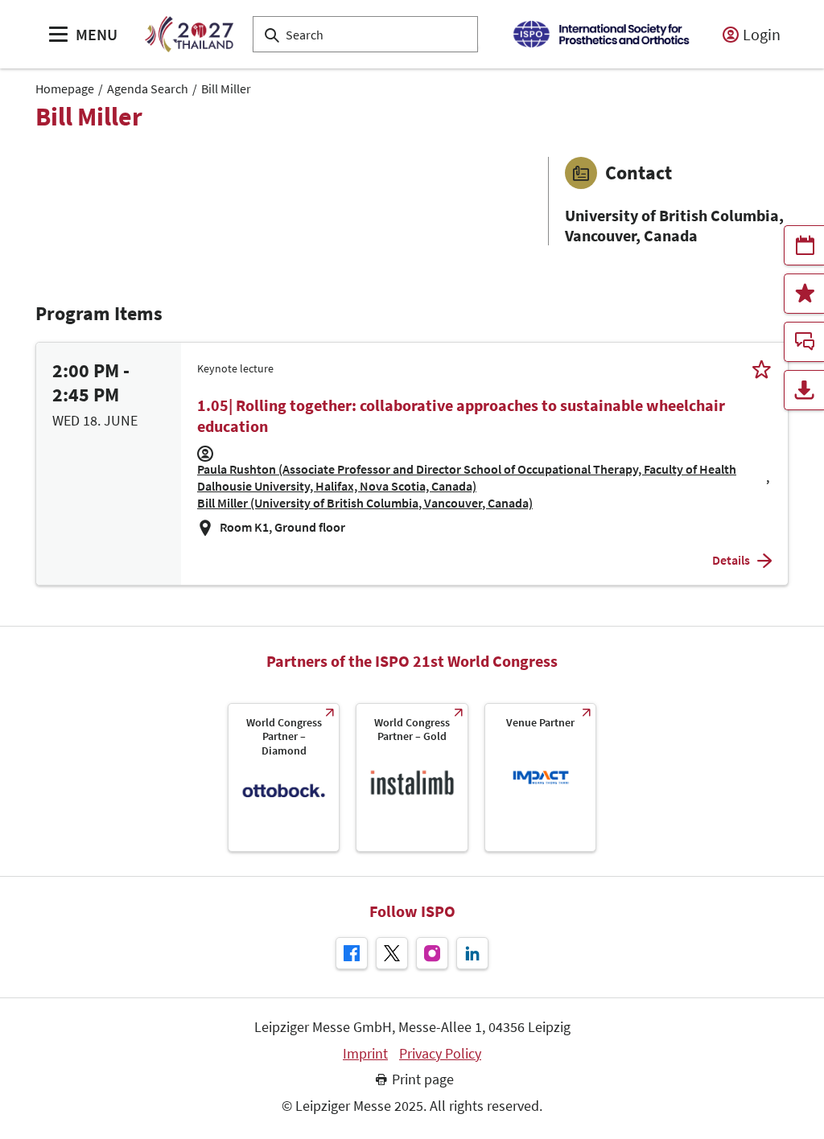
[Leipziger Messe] (600, 34)
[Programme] (804, 245)
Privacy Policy (440, 1054)
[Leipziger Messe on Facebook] (352, 953)
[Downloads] (804, 390)
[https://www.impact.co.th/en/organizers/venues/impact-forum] (540, 777)
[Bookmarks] (804, 293)
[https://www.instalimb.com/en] (411, 777)
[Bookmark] (762, 369)
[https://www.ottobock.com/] (284, 777)
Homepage (64, 88)
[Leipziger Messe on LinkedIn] (472, 953)
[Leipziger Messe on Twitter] (392, 953)
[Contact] (804, 342)
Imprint (365, 1054)
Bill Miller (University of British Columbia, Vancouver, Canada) (365, 503)
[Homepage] (189, 34)
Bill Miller (226, 88)
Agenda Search (147, 88)
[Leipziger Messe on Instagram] (432, 953)
